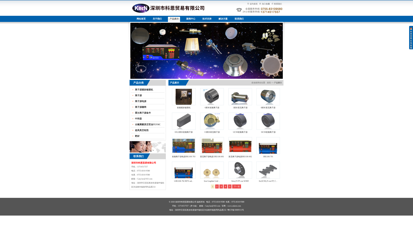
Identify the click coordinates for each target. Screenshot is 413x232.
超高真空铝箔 (142, 130)
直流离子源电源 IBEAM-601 (212, 156)
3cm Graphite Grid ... (212, 181)
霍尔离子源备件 (143, 113)
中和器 (138, 118)
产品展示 (278, 83)
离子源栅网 (140, 107)
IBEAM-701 (268, 156)
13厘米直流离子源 (212, 132)
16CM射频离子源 (268, 132)
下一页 (236, 186)
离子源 (138, 95)
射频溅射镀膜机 (184, 107)
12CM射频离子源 (240, 132)
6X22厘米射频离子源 (184, 132)
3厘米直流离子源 (240, 107)
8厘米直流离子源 (268, 107)
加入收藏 (266, 4)
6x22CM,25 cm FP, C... (268, 181)
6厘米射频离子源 (212, 107)
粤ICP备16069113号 (235, 210)
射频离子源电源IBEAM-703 (183, 156)
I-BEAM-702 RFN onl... (183, 181)
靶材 (137, 136)
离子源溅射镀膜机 (144, 89)
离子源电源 (140, 101)
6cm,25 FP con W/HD (240, 181)
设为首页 (254, 4)
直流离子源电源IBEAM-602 (240, 156)
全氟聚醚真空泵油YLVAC (148, 124)
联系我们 (278, 4)
